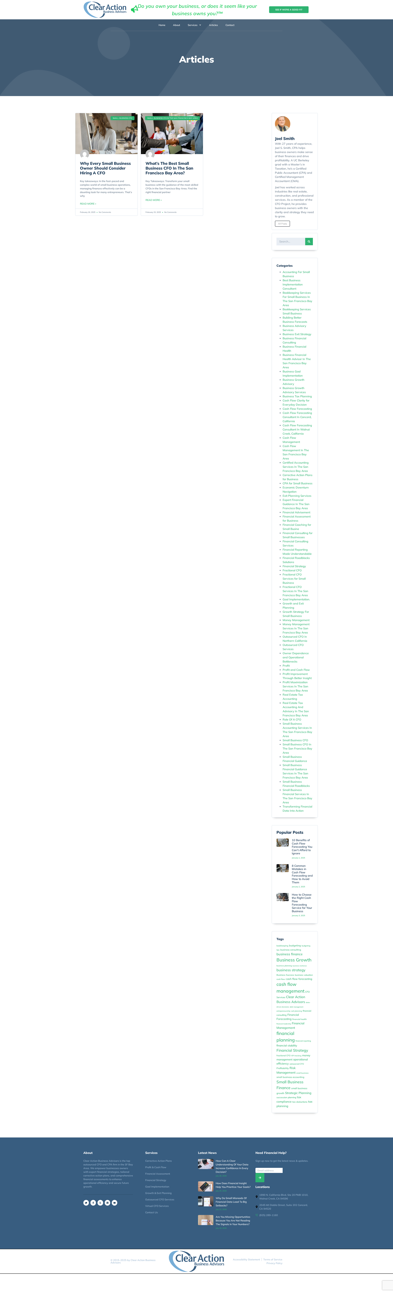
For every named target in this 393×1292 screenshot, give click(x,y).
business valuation (304, 975)
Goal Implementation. (296, 599)
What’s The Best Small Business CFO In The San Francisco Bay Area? (169, 168)
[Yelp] (100, 1202)
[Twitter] (86, 1202)
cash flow (280, 979)
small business (302, 1073)
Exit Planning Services (297, 496)
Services (192, 25)
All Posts (282, 223)
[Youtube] (114, 1202)
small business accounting (290, 1077)
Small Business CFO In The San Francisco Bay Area (297, 748)
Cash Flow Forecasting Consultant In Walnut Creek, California (297, 429)
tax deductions (299, 1101)
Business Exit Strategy (297, 334)
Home (162, 25)
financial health (299, 1019)
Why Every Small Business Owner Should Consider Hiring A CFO (105, 168)
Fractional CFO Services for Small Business (294, 579)
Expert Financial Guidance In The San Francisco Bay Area (296, 504)
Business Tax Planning (297, 396)
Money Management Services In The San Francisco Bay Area (296, 628)
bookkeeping (282, 945)
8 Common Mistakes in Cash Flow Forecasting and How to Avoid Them (302, 874)
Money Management (296, 620)
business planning (284, 966)
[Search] (309, 241)
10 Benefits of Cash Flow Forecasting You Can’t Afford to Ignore (302, 846)
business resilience (300, 966)
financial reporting (303, 1041)
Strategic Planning (298, 1093)
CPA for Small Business (297, 483)
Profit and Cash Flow (296, 670)
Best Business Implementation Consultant (293, 284)
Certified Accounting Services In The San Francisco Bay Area (296, 467)
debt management (296, 1007)
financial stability (286, 1045)
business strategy (290, 970)
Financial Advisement (296, 512)
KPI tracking (296, 1055)
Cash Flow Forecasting (297, 409)
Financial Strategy (294, 566)
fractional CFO (283, 1055)
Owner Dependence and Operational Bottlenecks (296, 657)
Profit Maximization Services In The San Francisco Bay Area (295, 686)
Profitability (282, 1068)
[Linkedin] (107, 1202)
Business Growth (293, 960)
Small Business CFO (295, 740)
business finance (289, 954)
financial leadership (283, 1024)
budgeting (295, 945)
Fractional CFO (292, 570)
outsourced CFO (297, 1064)
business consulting (290, 949)
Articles (213, 25)
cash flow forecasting (299, 978)
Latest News (207, 1153)
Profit (286, 665)
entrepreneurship (283, 1011)
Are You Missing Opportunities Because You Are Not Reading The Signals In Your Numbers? (233, 1220)
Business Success (285, 975)
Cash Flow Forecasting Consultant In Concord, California (297, 417)
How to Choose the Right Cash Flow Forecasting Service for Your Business (302, 903)
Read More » (88, 203)
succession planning (286, 1097)
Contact (230, 25)
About (176, 25)
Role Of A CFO (292, 719)
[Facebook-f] (93, 1202)
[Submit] (259, 1177)
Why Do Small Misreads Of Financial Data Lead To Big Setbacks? (231, 1202)
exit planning (296, 1011)
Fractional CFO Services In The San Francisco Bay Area (295, 591)
